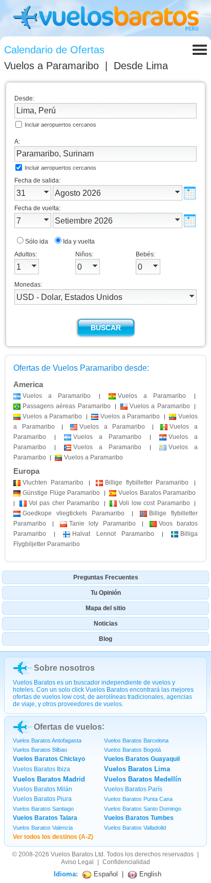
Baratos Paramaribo (157, 492)
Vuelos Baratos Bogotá (132, 750)
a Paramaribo (57, 395)
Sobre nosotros (64, 668)
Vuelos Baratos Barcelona (136, 740)
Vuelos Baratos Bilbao (40, 750)
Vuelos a (51, 65)
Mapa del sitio (105, 608)
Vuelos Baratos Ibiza (41, 769)
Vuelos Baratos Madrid (49, 779)
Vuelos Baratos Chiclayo (49, 758)
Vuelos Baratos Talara (45, 817)
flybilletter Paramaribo (146, 482)
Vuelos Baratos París (133, 789)
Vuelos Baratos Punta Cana (138, 799)
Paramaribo (53, 482)
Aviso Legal (77, 862)
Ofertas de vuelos (68, 727)
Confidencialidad (126, 862)
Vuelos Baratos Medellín (142, 779)
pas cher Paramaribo (64, 503)
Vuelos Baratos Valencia (43, 828)
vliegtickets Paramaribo (73, 513)
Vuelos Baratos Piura (42, 798)
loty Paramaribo (102, 523)
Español (105, 874)
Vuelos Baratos (72, 854)
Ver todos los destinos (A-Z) (53, 836)
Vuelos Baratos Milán (42, 789)
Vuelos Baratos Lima (137, 769)
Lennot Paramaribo (113, 533)
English (149, 874)
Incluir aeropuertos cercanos (60, 125)
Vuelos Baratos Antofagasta (47, 740)
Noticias (106, 623)
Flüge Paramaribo (61, 492)
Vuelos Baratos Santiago (43, 809)
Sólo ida (36, 241)
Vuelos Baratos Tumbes (139, 817)
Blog (105, 639)
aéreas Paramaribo (67, 406)
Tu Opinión (106, 592)
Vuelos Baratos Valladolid (135, 828)
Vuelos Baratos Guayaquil (142, 758)
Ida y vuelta (79, 241)
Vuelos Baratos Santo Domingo (142, 809)
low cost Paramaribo (154, 503)
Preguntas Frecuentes (105, 577)
